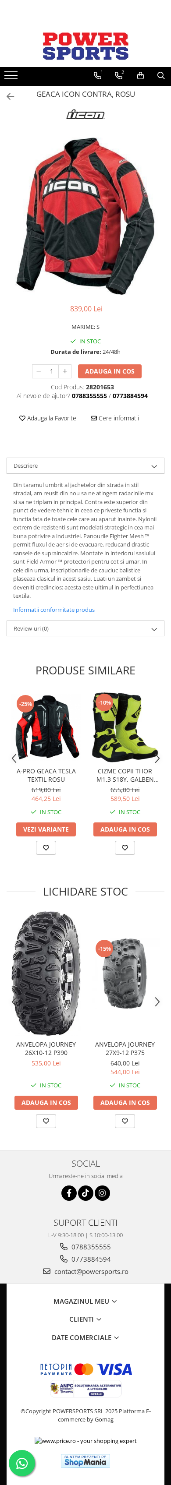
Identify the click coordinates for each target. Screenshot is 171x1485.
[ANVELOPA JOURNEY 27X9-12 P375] (125, 973)
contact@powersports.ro (90, 1271)
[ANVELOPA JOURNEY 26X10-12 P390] (46, 973)
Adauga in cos (110, 371)
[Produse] (12, 78)
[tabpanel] (85, 216)
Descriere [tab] (26, 465)
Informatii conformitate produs (54, 610)
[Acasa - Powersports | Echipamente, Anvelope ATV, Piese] (85, 46)
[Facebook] (69, 1193)
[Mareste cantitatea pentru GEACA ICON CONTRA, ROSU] (64, 371)
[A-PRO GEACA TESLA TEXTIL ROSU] (46, 727)
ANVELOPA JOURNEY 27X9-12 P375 (125, 1048)
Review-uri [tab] (31, 628)
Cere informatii (118, 418)
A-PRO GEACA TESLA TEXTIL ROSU (46, 775)
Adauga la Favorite (50, 418)
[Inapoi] (6, 96)
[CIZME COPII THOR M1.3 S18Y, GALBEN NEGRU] (125, 727)
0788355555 (90, 1246)
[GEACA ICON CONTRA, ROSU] (85, 216)
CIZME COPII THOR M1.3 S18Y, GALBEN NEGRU (125, 775)
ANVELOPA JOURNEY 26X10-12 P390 (46, 1048)
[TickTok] (85, 1193)
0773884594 (90, 1259)
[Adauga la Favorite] (46, 848)
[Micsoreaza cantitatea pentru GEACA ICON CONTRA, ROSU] (38, 371)
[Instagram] (102, 1193)
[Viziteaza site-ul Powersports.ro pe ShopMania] (85, 1460)
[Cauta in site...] (161, 76)
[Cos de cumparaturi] (140, 76)
